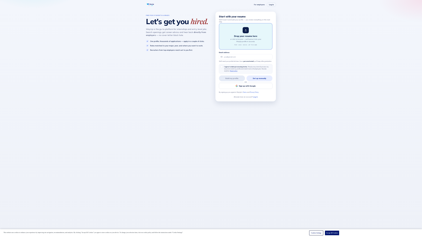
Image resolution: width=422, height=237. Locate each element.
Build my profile (231, 78)
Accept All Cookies (332, 233)
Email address (224, 52)
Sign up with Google (247, 86)
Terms (245, 92)
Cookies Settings (316, 233)
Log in (271, 5)
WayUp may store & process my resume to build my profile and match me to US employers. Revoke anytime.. (246, 69)
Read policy (233, 71)
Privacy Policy (254, 92)
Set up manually (259, 78)
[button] (245, 36)
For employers (259, 5)
